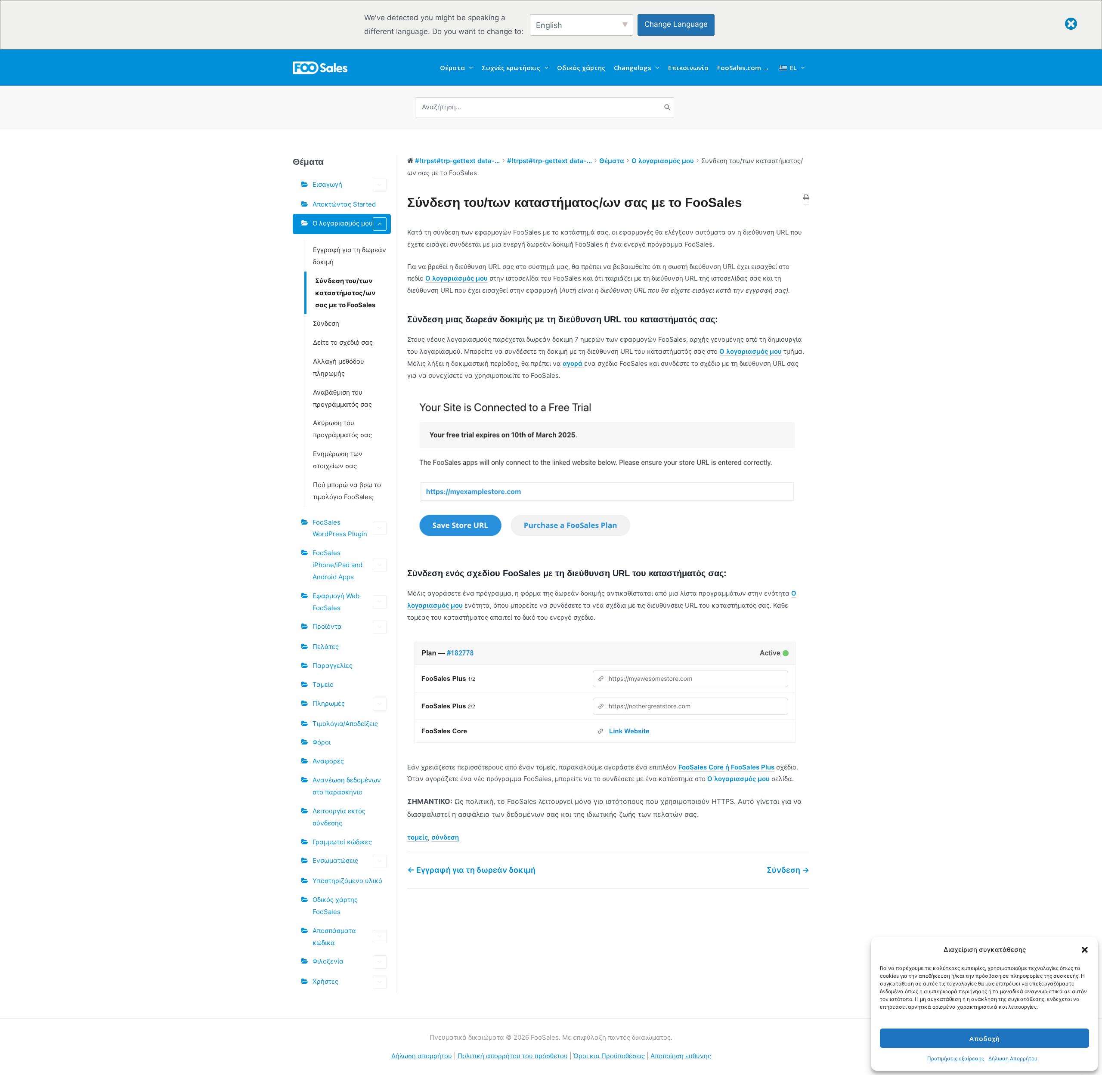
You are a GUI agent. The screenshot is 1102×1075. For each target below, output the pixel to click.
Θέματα (452, 67)
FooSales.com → (743, 67)
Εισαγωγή (327, 184)
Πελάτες (326, 647)
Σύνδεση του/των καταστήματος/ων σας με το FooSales (345, 293)
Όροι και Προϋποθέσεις (609, 1056)
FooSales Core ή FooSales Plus (726, 767)
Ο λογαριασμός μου (343, 223)
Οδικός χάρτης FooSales (335, 906)
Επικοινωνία (688, 67)
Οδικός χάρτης (581, 67)
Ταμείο (323, 684)
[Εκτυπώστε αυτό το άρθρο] (806, 198)
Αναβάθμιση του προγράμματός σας (342, 398)
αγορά (572, 363)
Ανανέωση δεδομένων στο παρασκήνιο (347, 786)
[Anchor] (722, 319)
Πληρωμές (329, 703)
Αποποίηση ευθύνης (680, 1056)
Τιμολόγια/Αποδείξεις (345, 724)
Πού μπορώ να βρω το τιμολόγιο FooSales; (347, 491)
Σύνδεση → (788, 869)
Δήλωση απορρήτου (421, 1056)
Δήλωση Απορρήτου (1012, 1058)
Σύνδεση (326, 323)
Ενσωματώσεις (335, 860)
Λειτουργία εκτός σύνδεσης (339, 817)
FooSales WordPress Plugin (340, 528)
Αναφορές (328, 761)
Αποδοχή (984, 1038)
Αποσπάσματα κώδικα (334, 937)
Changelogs (632, 67)
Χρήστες (325, 981)
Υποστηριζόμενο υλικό (347, 881)
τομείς (417, 837)
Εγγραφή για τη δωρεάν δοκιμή (349, 256)
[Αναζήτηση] (668, 107)
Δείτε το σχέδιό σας (343, 342)
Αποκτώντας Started (344, 204)
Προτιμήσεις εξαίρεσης (955, 1058)
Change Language (676, 24)
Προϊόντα (327, 626)
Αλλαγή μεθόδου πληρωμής (338, 367)
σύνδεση (445, 837)
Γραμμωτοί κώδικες (342, 842)
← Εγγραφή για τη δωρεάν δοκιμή (471, 869)
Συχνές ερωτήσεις (511, 67)
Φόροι (322, 742)
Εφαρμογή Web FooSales (336, 602)
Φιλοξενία (328, 961)
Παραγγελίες (333, 665)
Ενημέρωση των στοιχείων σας (337, 460)
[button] (1084, 949)
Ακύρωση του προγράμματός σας (342, 429)
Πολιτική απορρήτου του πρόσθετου (513, 1056)
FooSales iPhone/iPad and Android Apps (337, 565)
